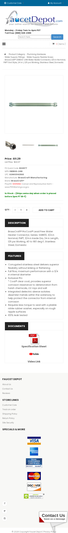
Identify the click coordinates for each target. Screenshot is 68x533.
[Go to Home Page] (4, 54)
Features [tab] (14, 256)
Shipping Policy (9, 413)
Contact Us (7, 388)
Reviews (6, 393)
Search (57, 37)
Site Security (8, 422)
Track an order (9, 409)
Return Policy (8, 418)
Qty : (7, 209)
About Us (6, 384)
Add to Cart (46, 210)
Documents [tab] (16, 326)
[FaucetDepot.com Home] (34, 18)
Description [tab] (17, 223)
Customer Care (9, 405)
